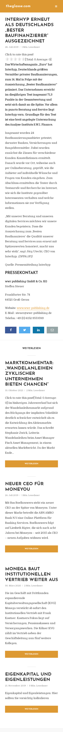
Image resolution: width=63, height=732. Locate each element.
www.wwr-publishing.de (33, 308)
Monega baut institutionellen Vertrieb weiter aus (31, 574)
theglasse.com (18, 6)
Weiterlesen (31, 464)
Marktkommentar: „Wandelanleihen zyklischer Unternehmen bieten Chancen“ (29, 374)
